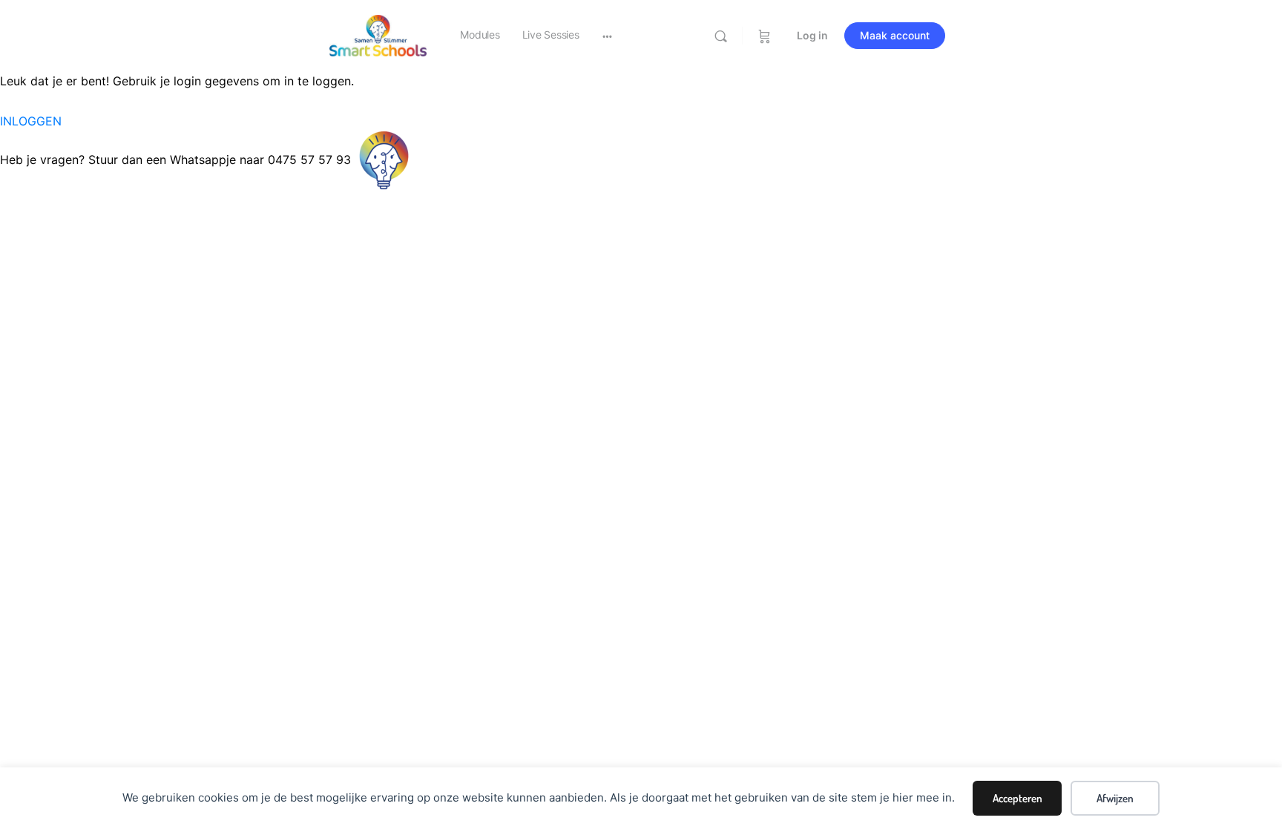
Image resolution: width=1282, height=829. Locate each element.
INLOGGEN (31, 121)
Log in (812, 35)
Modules (479, 34)
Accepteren (1017, 798)
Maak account (895, 35)
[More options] (607, 35)
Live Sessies (550, 34)
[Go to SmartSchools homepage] (378, 34)
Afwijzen (1115, 798)
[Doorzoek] (721, 36)
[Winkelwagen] (764, 35)
